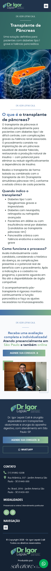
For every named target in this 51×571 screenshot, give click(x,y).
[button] (46, 6)
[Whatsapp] (6, 512)
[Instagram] (13, 512)
